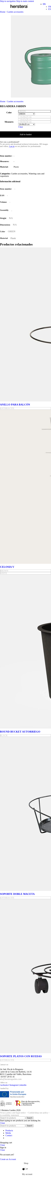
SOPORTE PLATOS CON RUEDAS (21, 1056)
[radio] (34, 111)
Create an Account (8, 1159)
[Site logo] (19, 8)
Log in (11, 146)
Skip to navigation (8, 1)
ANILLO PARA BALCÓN (15, 404)
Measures (9, 122)
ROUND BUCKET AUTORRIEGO (20, 731)
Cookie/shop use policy (38, 1113)
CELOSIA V (7, 566)
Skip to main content (25, 1)
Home (3, 12)
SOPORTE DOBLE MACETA (17, 894)
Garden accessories (15, 12)
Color (9, 112)
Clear (20, 127)
